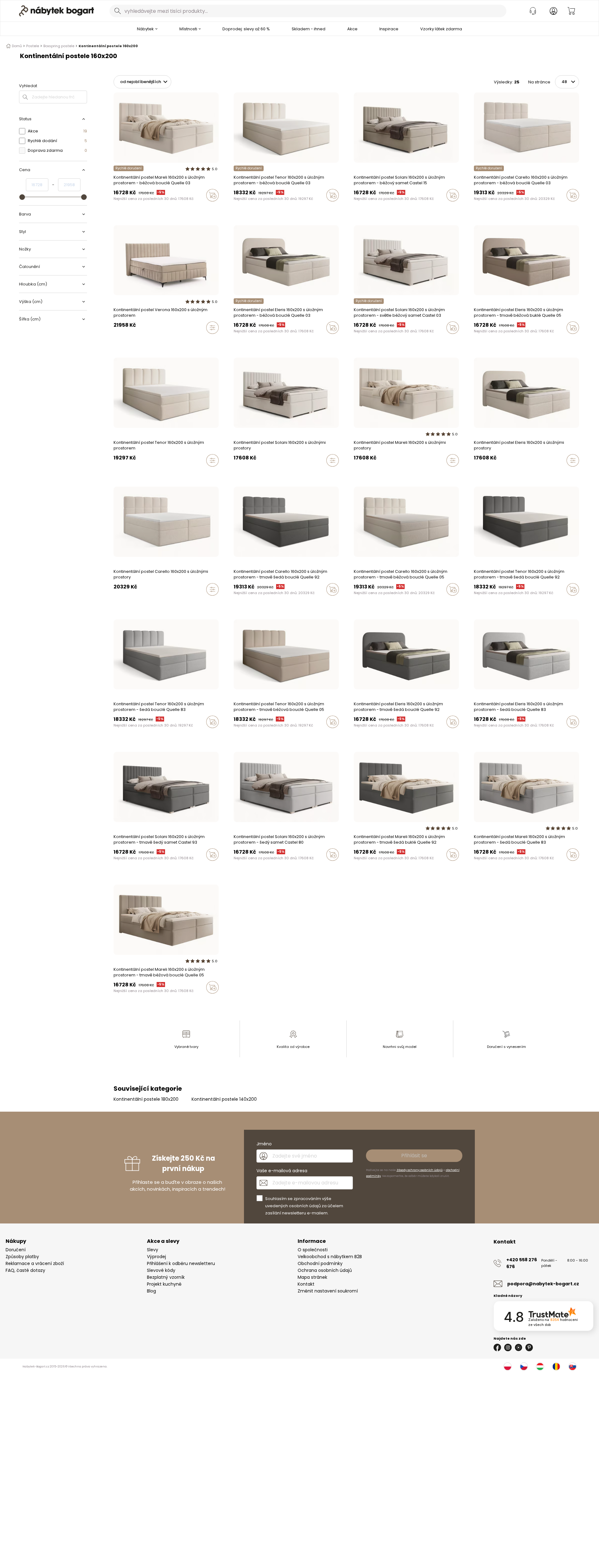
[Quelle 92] (115, 208)
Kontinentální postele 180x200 (146, 1099)
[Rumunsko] (556, 1366)
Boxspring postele (58, 45)
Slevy (152, 1250)
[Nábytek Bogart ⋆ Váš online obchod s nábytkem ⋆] (56, 11)
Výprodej (156, 1256)
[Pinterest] (529, 1347)
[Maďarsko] (540, 1366)
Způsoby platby (22, 1256)
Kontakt (306, 1284)
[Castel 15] (367, 208)
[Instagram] (508, 1347)
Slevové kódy (161, 1270)
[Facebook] (497, 1347)
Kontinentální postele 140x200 (224, 1099)
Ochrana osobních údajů (325, 1270)
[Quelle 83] (121, 208)
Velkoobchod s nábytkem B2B (330, 1256)
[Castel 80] (361, 208)
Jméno (264, 1144)
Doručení (16, 1250)
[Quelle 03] (133, 208)
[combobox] (308, 11)
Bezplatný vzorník (166, 1277)
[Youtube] (518, 1347)
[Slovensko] (572, 1366)
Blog (151, 1291)
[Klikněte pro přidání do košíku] (212, 195)
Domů (17, 45)
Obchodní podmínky (320, 1263)
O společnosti (313, 1250)
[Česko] (524, 1366)
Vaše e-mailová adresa (281, 1171)
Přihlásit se (414, 1155)
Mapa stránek (312, 1277)
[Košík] (571, 11)
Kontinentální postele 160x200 (108, 45)
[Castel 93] (356, 208)
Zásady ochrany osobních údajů (420, 1170)
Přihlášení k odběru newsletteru (181, 1263)
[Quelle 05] (127, 208)
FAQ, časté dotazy (25, 1270)
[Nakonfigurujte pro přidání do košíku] (212, 327)
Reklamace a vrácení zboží (35, 1263)
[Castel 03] (373, 208)
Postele (32, 45)
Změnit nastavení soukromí (328, 1291)
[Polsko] (508, 1366)
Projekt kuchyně (164, 1284)
